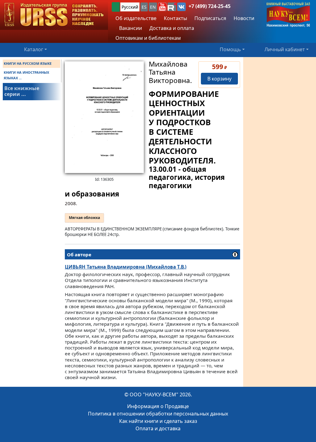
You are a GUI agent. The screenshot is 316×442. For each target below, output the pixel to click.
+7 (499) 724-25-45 (210, 6)
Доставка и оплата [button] (171, 28)
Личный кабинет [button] (284, 49)
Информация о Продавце (158, 406)
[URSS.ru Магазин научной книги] (54, 15)
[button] (162, 6)
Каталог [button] (33, 49)
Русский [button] (130, 7)
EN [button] (153, 7)
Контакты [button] (175, 18)
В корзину (219, 78)
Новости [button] (244, 18)
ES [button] (144, 7)
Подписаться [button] (210, 18)
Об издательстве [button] (135, 18)
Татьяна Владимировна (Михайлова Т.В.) (125, 267)
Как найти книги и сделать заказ (158, 421)
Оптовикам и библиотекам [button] (148, 38)
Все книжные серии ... (21, 91)
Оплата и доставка (158, 428)
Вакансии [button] (130, 28)
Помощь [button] (230, 49)
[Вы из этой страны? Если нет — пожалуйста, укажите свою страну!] (116, 7)
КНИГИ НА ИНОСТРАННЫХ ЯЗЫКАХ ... (26, 75)
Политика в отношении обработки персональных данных (158, 413)
